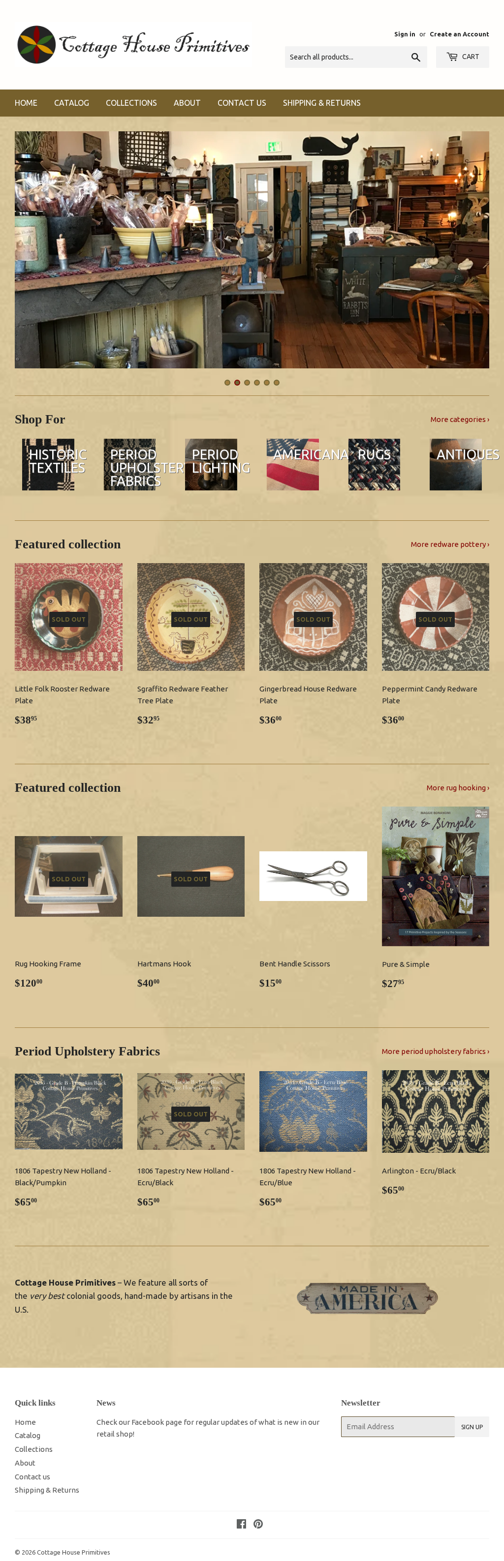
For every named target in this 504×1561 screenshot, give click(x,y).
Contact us (242, 102)
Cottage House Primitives (73, 1552)
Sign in (404, 33)
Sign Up (472, 1427)
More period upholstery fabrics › (435, 1051)
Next (473, 252)
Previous (31, 252)
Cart (470, 56)
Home (26, 102)
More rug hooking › (458, 787)
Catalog (71, 102)
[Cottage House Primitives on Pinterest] (258, 1525)
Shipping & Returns (322, 102)
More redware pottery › (450, 544)
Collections (131, 102)
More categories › (460, 419)
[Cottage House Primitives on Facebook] (241, 1525)
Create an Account (459, 33)
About (187, 102)
